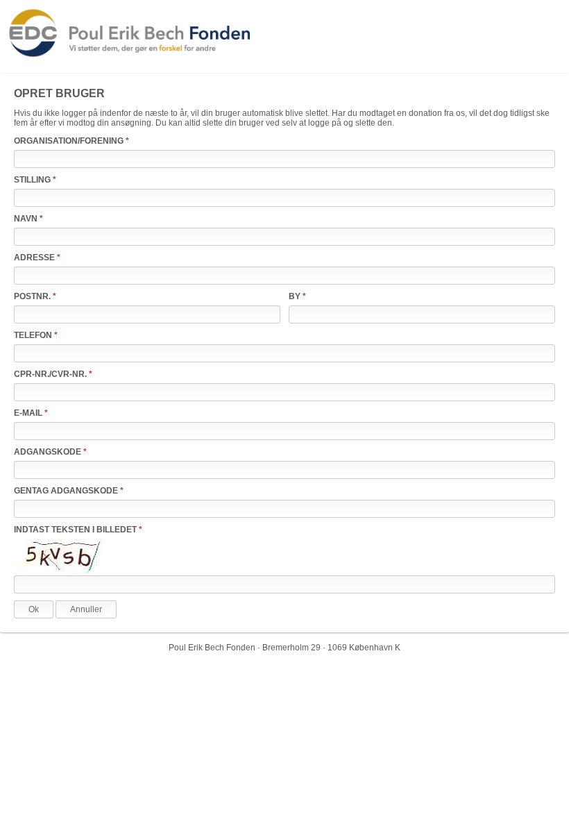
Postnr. (32, 296)
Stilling (32, 180)
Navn (25, 218)
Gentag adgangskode (66, 491)
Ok (33, 609)
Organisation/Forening (69, 141)
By (294, 296)
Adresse (34, 257)
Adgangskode (47, 452)
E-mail (28, 413)
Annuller (86, 609)
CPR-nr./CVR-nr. (50, 374)
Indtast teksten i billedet (75, 529)
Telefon (33, 335)
